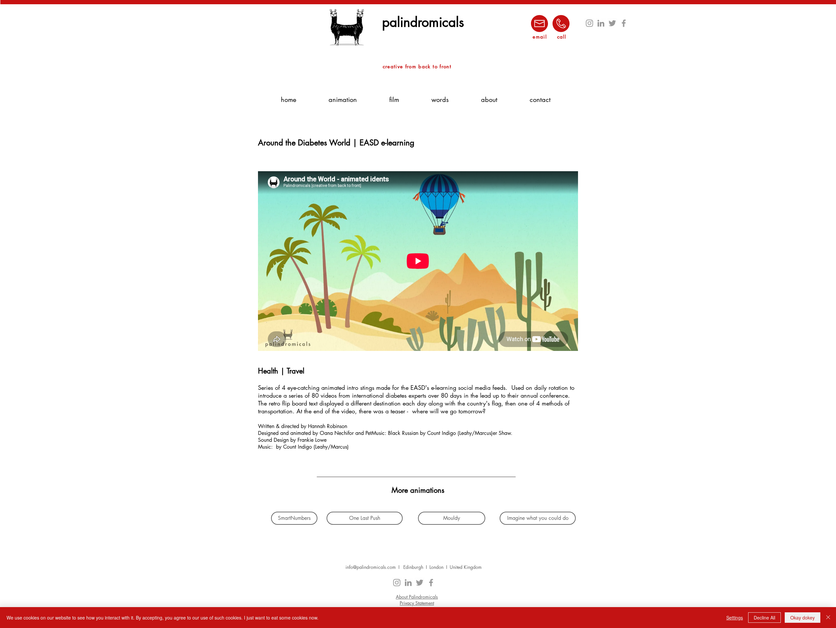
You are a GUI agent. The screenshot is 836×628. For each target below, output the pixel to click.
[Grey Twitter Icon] (612, 23)
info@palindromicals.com (371, 567)
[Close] (828, 617)
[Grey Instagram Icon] (589, 23)
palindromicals (423, 22)
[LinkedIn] (601, 23)
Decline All (764, 617)
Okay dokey (802, 617)
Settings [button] (734, 617)
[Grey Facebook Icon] (624, 23)
